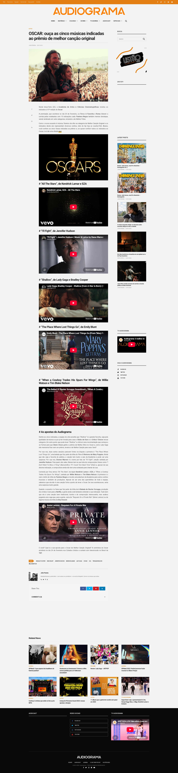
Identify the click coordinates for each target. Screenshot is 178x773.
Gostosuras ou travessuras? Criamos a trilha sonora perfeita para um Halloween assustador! (73, 670)
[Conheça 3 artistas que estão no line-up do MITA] (43, 686)
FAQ (4, 2)
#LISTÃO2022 (106, 762)
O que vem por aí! (95, 762)
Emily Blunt (50, 561)
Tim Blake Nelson (97, 561)
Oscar (85, 561)
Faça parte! (31, 2)
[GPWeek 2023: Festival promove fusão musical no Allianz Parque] (135, 654)
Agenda (31, 666)
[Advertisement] (131, 309)
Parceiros (10, 2)
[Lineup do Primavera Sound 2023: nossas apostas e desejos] (73, 686)
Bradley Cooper (40, 561)
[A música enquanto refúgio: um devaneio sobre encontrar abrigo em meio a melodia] (131, 212)
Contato (38, 2)
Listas (30, 28)
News (53, 21)
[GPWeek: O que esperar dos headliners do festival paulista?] (43, 654)
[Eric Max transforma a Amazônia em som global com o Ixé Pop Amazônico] (131, 242)
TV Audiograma (126, 697)
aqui (60, 131)
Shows (83, 21)
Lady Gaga (79, 561)
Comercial (23, 2)
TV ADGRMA (94, 21)
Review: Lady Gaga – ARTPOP (100, 668)
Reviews (93, 666)
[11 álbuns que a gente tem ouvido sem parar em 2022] (104, 686)
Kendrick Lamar (70, 561)
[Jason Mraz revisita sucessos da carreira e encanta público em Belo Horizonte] (131, 271)
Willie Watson (33, 563)
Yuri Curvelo (120, 258)
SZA (90, 561)
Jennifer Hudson (59, 561)
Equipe (16, 2)
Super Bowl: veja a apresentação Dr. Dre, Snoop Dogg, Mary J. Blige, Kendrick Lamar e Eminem (135, 702)
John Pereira (32, 45)
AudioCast (106, 21)
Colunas (72, 21)
